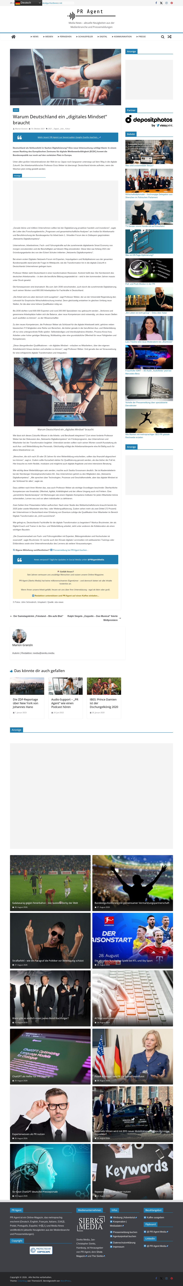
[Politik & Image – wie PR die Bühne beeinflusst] (132, 1057)
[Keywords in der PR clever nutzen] (132, 1172)
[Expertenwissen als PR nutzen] (50, 1114)
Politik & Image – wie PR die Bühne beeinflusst (119, 1076)
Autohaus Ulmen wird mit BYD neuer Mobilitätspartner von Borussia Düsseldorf (132, 1133)
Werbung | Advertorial (124, 1217)
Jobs (62, 128)
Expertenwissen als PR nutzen (28, 1134)
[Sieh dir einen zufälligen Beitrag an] (169, 36)
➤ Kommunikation (122, 36)
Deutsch (25, 2)
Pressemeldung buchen (125, 1232)
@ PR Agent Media (156, 1232)
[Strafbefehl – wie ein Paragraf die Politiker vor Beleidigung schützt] (50, 941)
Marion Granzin (21, 128)
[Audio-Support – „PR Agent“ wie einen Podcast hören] (65, 679)
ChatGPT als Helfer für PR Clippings (31, 1076)
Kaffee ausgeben (155, 1217)
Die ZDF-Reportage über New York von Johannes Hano (25, 703)
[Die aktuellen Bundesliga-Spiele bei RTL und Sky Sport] (132, 941)
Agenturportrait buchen (124, 1236)
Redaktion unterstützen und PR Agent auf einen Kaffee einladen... (66, 595)
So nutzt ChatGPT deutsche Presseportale (35, 1191)
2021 (50, 128)
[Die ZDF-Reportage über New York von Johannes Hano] (27, 679)
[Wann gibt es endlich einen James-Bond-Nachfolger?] (50, 998)
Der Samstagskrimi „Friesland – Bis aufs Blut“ (38, 616)
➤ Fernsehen (64, 36)
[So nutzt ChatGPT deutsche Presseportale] (50, 1172)
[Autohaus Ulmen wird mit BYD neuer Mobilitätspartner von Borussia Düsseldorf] (132, 1114)
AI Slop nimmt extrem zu (108, 1018)
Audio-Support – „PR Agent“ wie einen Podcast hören (64, 703)
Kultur (67, 128)
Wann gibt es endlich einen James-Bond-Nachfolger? (40, 1018)
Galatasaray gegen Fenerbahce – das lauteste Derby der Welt (45, 903)
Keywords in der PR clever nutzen (113, 1191)
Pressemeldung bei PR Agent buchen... (70, 550)
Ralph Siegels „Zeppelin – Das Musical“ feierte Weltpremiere (92, 618)
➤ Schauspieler (84, 36)
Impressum (118, 1247)
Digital (56, 128)
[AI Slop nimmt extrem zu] (132, 998)
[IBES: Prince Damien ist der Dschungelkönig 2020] (104, 679)
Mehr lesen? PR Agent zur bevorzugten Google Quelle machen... (68, 137)
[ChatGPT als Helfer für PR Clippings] (50, 1057)
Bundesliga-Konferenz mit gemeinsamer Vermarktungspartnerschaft (132, 903)
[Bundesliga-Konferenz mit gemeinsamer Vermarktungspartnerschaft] (132, 883)
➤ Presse (141, 36)
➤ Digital (102, 36)
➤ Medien (48, 36)
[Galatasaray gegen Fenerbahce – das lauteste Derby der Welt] (50, 883)
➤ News (34, 36)
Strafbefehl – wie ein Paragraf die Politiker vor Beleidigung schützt (48, 960)
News (16, 110)
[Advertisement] (65, 201)
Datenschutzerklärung (124, 1242)
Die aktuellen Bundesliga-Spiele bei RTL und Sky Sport (124, 960)
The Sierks (97, 1256)
